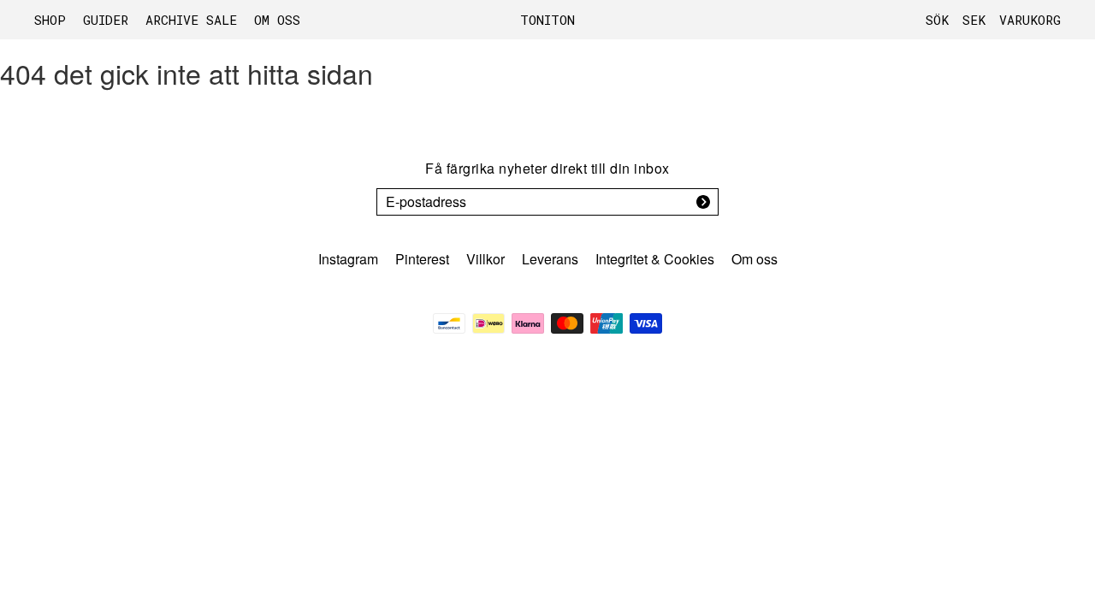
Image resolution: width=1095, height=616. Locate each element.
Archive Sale (191, 19)
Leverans (550, 259)
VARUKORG (1030, 19)
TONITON (547, 19)
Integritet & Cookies (654, 259)
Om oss (277, 19)
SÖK (937, 19)
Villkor (485, 259)
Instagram (348, 259)
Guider (105, 19)
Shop (50, 19)
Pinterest (422, 259)
